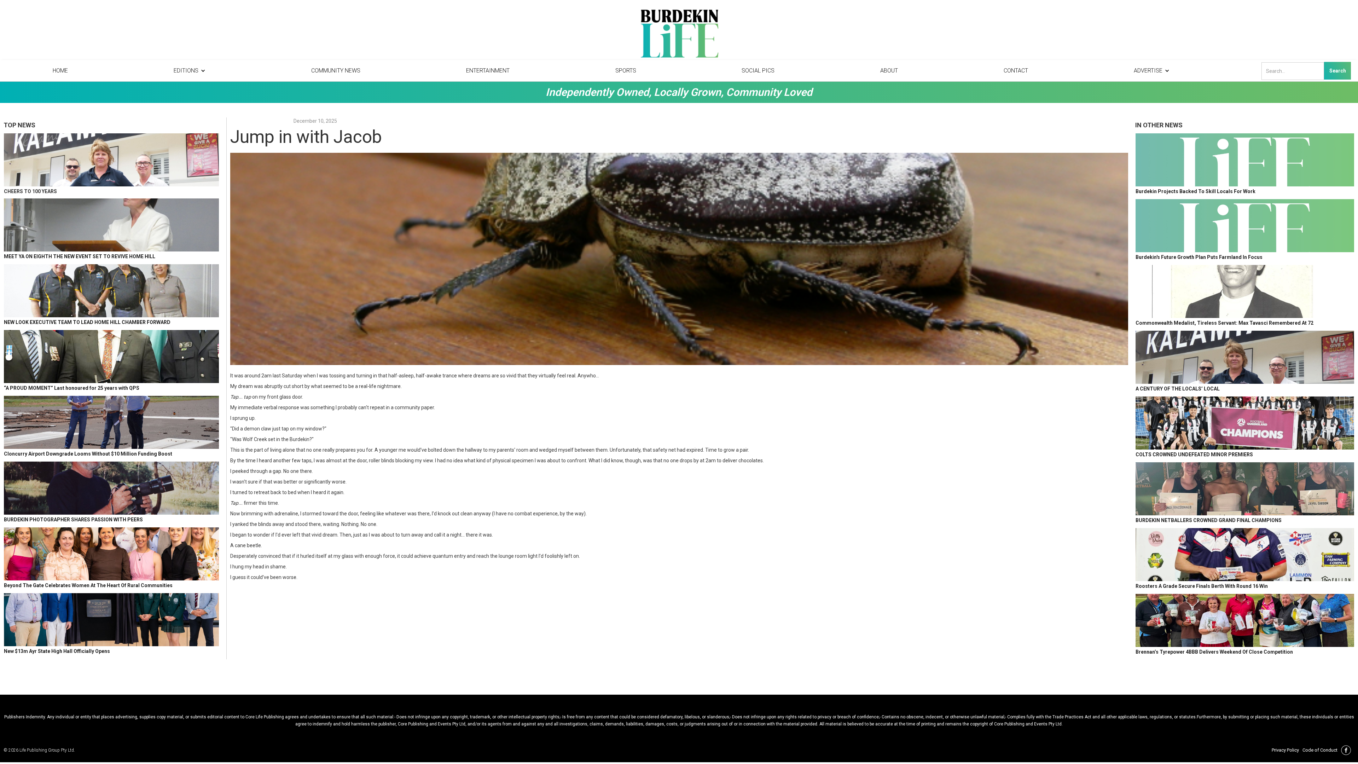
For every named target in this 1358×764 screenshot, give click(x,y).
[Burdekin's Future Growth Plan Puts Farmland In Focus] (1245, 225)
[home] (679, 35)
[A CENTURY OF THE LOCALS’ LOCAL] (1245, 357)
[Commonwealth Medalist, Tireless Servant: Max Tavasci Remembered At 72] (1245, 291)
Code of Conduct (1319, 750)
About (889, 70)
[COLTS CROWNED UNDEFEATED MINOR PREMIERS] (1245, 423)
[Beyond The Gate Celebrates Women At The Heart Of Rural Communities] (111, 553)
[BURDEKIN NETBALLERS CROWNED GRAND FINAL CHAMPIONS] (1245, 488)
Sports (625, 70)
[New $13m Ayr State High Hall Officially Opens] (111, 619)
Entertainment (488, 70)
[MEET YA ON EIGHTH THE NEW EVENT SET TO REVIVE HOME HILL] (111, 224)
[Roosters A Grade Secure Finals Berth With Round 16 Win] (1245, 554)
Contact (1016, 70)
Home (60, 70)
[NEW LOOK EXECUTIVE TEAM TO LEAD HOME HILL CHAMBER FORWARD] (111, 290)
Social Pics (758, 70)
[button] (190, 70)
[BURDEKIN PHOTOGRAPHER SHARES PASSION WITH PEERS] (111, 488)
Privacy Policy (1285, 750)
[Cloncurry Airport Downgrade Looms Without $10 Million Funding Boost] (111, 422)
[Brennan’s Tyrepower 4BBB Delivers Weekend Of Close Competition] (1245, 620)
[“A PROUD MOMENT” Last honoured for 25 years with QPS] (111, 356)
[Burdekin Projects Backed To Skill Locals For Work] (1245, 159)
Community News (335, 70)
